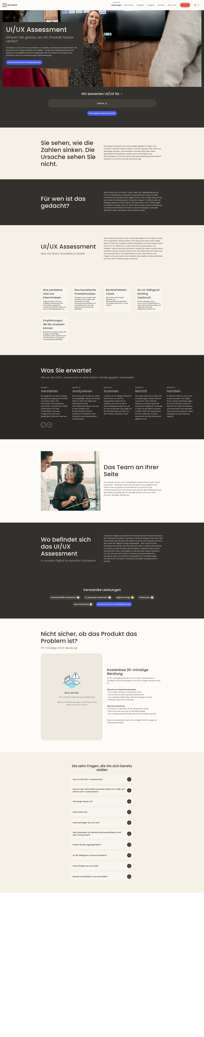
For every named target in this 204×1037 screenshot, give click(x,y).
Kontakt (185, 5)
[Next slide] (49, 424)
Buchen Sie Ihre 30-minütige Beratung (114, 604)
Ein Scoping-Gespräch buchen (102, 113)
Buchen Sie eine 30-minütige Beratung (24, 62)
